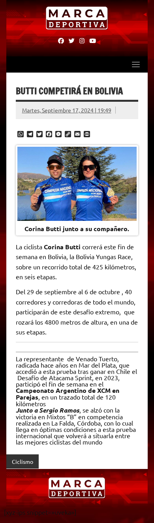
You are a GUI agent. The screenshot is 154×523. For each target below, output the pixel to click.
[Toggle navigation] (136, 64)
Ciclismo (22, 461)
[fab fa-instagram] (82, 40)
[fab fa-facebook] (61, 40)
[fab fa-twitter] (72, 40)
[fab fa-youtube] (92, 40)
